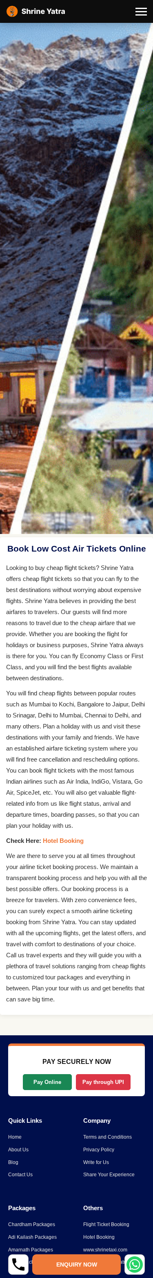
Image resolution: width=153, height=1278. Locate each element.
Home (15, 1137)
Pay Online (47, 1082)
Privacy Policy (98, 1150)
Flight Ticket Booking (106, 1224)
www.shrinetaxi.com (105, 1250)
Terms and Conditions (107, 1137)
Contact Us (20, 1174)
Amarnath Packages (30, 1250)
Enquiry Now (76, 1264)
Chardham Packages (31, 1224)
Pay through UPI (103, 1082)
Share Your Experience (109, 1174)
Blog (13, 1162)
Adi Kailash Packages (32, 1237)
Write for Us (96, 1162)
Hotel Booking (63, 840)
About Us (18, 1150)
